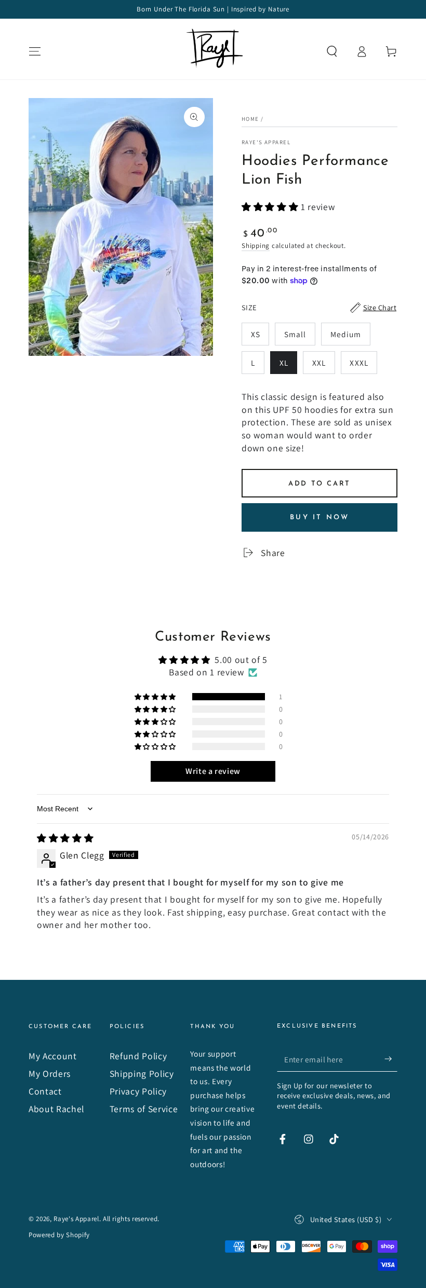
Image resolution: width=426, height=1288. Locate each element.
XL (288, 365)
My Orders (50, 1073)
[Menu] (35, 51)
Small (299, 337)
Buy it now (319, 517)
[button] (332, 51)
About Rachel (56, 1109)
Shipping (256, 245)
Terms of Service (144, 1109)
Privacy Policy (138, 1091)
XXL (323, 365)
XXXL (363, 365)
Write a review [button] (213, 771)
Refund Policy (138, 1056)
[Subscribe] (390, 1058)
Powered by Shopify (59, 1234)
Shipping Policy (142, 1073)
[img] (65, 838)
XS (259, 337)
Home (250, 118)
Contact (45, 1091)
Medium (350, 337)
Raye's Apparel (266, 142)
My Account (53, 1056)
